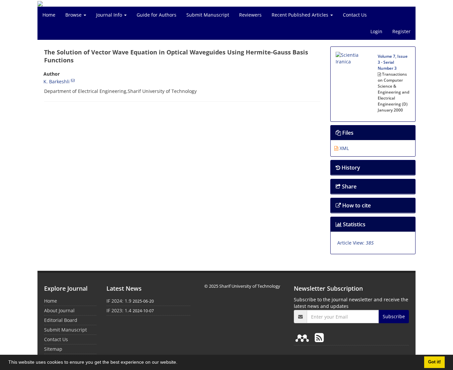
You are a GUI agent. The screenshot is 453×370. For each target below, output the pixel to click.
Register (401, 31)
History (350, 167)
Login (376, 31)
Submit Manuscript (207, 15)
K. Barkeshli (56, 81)
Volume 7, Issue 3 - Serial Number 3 (393, 62)
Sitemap (53, 349)
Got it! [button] (434, 362)
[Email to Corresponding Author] (73, 80)
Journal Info (109, 15)
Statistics (353, 224)
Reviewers (250, 15)
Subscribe (394, 316)
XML (343, 148)
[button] (180, 363)
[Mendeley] (303, 337)
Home (48, 15)
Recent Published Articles (301, 15)
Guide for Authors (156, 15)
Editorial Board (60, 320)
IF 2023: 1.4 (118, 310)
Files (347, 132)
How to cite (356, 205)
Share (348, 186)
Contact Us (355, 15)
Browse (74, 15)
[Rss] (319, 337)
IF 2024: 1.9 (118, 301)
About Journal (59, 310)
